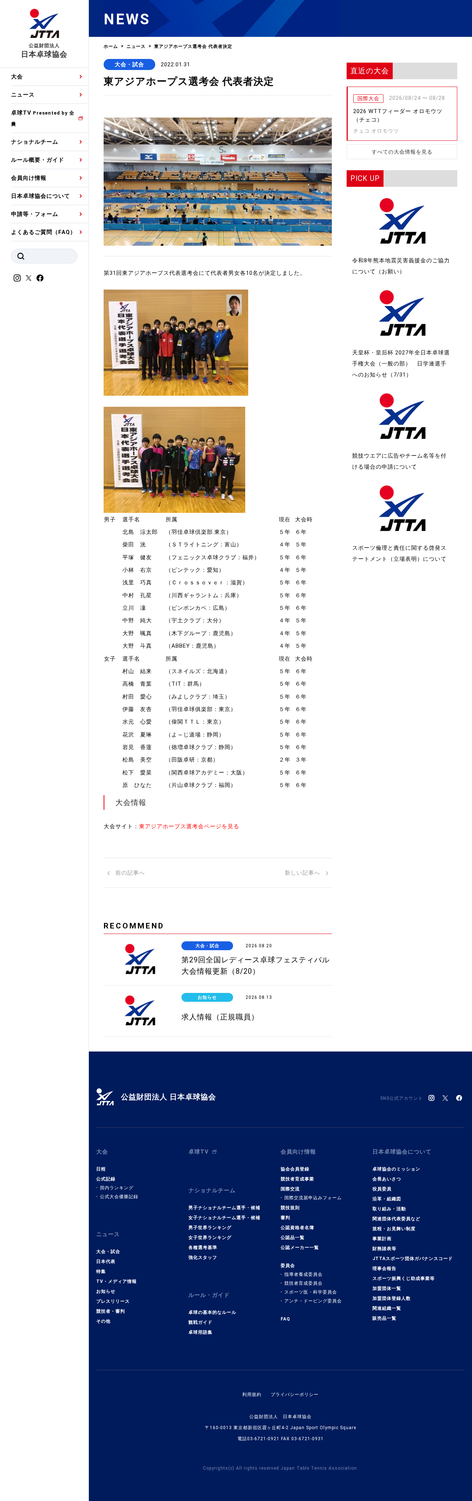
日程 (101, 1169)
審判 (285, 1217)
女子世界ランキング (210, 1237)
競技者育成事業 (297, 1179)
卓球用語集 (200, 1332)
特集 (101, 1271)
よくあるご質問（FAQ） (43, 232)
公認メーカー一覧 (300, 1247)
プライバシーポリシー (295, 1394)
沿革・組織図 (386, 1198)
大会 (17, 76)
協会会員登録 (295, 1169)
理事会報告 (384, 1268)
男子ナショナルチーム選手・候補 (224, 1207)
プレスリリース (113, 1301)
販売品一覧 (384, 1318)
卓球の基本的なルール (212, 1312)
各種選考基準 (202, 1247)
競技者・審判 (110, 1311)
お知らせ (105, 1291)
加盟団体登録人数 (391, 1298)
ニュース (23, 94)
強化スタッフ (202, 1257)
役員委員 (382, 1189)
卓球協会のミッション (396, 1169)
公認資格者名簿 (297, 1227)
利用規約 (251, 1394)
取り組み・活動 (389, 1208)
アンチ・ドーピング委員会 (313, 1301)
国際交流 (290, 1189)
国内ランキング (116, 1187)
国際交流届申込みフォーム (313, 1197)
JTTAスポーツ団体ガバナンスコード (412, 1258)
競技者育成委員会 (303, 1283)
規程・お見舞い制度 (394, 1228)
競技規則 (290, 1207)
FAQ (285, 1319)
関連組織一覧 (386, 1308)
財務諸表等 (384, 1248)
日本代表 (105, 1261)
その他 (103, 1321)
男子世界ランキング (210, 1227)
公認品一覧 (293, 1237)
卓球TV (42, 118)
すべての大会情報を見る (402, 152)
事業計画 (382, 1238)
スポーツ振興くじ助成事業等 (403, 1278)
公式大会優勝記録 (119, 1196)
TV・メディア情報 (116, 1281)
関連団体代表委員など (396, 1218)
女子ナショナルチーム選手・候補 (224, 1217)
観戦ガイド (200, 1322)
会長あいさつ (386, 1179)
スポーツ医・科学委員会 (310, 1292)
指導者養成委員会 (303, 1274)
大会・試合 (129, 64)
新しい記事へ (303, 873)
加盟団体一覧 (386, 1288)
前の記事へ (129, 873)
